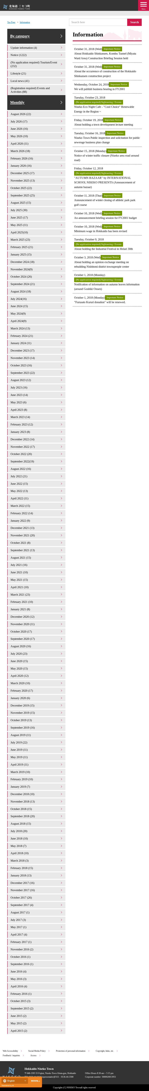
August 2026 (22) (21, 114)
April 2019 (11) (19, 764)
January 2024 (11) (21, 343)
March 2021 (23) (20, 594)
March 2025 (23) (20, 239)
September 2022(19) (22, 461)
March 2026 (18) (20, 151)
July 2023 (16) (19, 387)
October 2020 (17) (21, 631)
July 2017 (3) (18, 919)
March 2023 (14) (20, 417)
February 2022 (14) (22, 513)
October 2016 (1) (20, 956)
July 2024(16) (19, 298)
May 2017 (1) (18, 927)
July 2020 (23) (19, 653)
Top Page (11, 22)
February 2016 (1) (21, 993)
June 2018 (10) (19, 838)
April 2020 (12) (20, 675)
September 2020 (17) (23, 638)
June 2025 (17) (19, 217)
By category (20, 36)
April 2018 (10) (20, 853)
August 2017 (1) (20, 912)
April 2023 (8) (19, 409)
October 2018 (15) (21, 809)
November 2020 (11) (23, 624)
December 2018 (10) (22, 794)
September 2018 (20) (23, 816)
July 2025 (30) (19, 210)
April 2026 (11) (19, 143)
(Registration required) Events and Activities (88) (30, 90)
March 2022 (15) (20, 505)
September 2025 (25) (23, 195)
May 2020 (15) (19, 668)
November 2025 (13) (23, 180)
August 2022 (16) (21, 468)
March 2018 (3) (20, 860)
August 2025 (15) (21, 202)
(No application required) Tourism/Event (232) (34, 64)
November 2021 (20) (23, 535)
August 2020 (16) (21, 646)
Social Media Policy (37, 1051)
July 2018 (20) (19, 831)
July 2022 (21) (19, 476)
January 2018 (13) (21, 875)
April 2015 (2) (19, 1030)
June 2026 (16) (19, 128)
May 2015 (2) (18, 1023)
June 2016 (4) (18, 971)
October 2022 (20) (21, 454)
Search (134, 22)
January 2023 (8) (20, 431)
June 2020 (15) (19, 661)
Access (33, 1055)
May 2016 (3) (18, 978)
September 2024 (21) (23, 284)
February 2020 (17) (22, 690)
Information (25, 22)
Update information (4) (24, 47)
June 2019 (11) (19, 749)
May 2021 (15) (19, 579)
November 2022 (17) (23, 446)
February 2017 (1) (21, 942)
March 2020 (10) (20, 683)
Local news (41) (20, 80)
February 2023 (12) (22, 424)
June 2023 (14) (19, 394)
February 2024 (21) (22, 335)
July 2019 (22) (19, 742)
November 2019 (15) (23, 712)
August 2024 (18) (21, 291)
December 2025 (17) (22, 173)
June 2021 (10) (19, 572)
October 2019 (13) (21, 720)
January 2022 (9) (20, 520)
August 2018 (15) (21, 823)
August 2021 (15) (21, 557)
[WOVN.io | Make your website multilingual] (35, 1081)
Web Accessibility (10, 1051)
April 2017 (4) (19, 934)
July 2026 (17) (19, 121)
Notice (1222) (19, 55)
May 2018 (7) (18, 845)
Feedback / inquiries (11, 1055)
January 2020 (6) (20, 698)
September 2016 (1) (22, 964)
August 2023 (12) (21, 380)
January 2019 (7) (20, 786)
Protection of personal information (70, 1051)
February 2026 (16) (22, 158)
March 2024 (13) (20, 328)
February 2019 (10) (22, 779)
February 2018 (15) (22, 868)
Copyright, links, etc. (105, 1051)
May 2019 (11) (19, 757)
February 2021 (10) (22, 601)
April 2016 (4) (19, 986)
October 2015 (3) (20, 1001)
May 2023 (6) (18, 402)
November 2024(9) (22, 269)
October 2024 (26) (21, 276)
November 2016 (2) (22, 949)
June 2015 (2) (18, 1015)
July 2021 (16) (19, 564)
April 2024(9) (18, 321)
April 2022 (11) (19, 498)
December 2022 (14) (22, 439)
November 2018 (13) (23, 801)
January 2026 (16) (21, 165)
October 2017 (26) (21, 897)
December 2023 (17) (22, 350)
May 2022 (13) (19, 490)
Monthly (17, 102)
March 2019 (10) (20, 772)
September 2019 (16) (23, 727)
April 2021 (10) (20, 587)
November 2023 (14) (23, 357)
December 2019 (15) (22, 705)
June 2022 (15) (19, 483)
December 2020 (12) (22, 616)
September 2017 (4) (22, 905)
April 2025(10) (19, 232)
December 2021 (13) (22, 527)
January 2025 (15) (21, 254)
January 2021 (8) (20, 609)
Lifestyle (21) (18, 73)
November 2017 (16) (23, 890)
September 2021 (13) (23, 550)
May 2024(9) (18, 313)
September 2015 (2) (22, 1008)
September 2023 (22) (23, 372)
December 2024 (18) (22, 261)
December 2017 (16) (22, 882)
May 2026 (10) (19, 136)
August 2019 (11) (21, 735)
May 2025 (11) (19, 224)
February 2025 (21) (22, 247)
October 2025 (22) (21, 188)
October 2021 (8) (20, 542)
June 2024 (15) (19, 306)
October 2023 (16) (21, 365)
